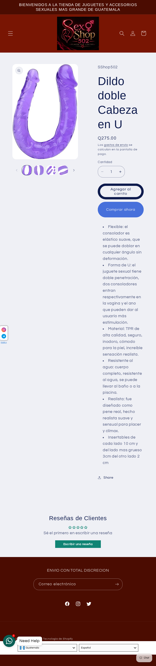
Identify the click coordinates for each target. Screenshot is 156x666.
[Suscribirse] (116, 584)
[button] (10, 33)
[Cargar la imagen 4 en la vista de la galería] (63, 170)
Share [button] (108, 477)
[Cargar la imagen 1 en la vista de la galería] (27, 170)
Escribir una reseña (78, 544)
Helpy (4, 342)
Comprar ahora (120, 209)
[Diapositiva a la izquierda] (16, 170)
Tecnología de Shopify (58, 638)
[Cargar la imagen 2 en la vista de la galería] (39, 170)
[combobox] (47, 648)
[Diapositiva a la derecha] (74, 170)
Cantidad (105, 162)
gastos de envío (116, 144)
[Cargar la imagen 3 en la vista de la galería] (51, 170)
